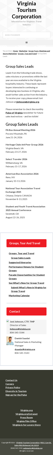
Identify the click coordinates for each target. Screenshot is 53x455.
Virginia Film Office (26, 421)
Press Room (26, 417)
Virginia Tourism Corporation (26, 10)
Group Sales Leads (21, 257)
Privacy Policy (13, 387)
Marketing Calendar (19, 295)
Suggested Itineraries (20, 262)
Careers (10, 383)
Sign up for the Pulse (16, 394)
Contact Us (11, 380)
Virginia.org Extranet (27, 414)
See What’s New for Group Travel (26, 283)
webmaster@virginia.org (32, 448)
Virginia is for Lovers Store (26, 424)
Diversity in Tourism (16, 391)
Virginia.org (26, 410)
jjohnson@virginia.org (27, 101)
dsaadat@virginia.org (25, 349)
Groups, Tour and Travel (21, 253)
